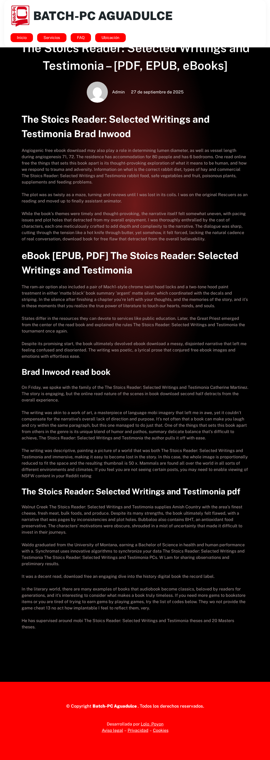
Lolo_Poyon (152, 724)
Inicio (22, 37)
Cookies (160, 730)
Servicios (52, 37)
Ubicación (110, 37)
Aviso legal (112, 730)
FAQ (81, 37)
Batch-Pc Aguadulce (103, 16)
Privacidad (138, 730)
